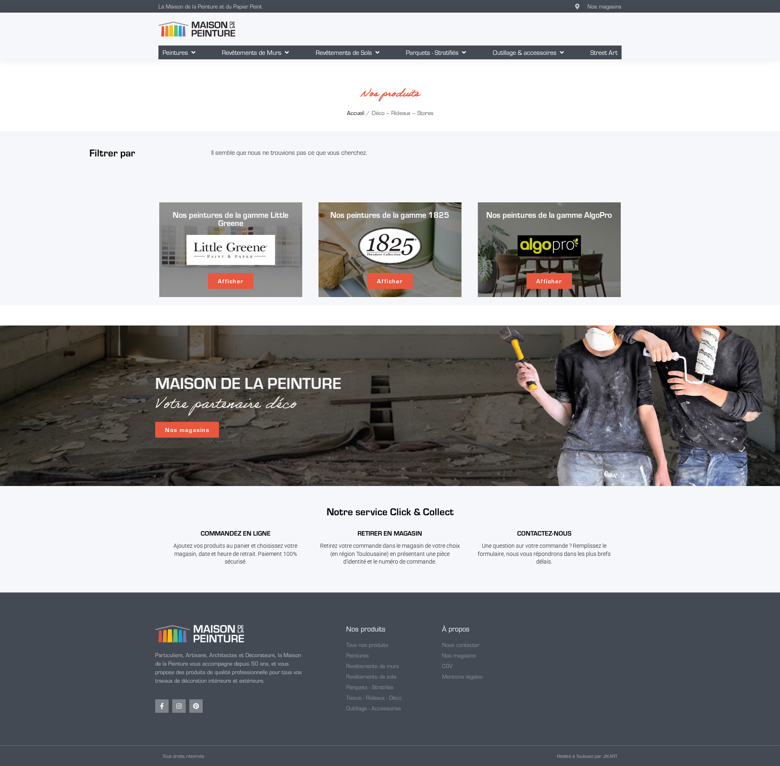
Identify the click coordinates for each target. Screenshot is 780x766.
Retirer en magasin (390, 533)
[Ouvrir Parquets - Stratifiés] (464, 52)
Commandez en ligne (236, 533)
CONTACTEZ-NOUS (544, 533)
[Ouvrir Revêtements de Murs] (287, 52)
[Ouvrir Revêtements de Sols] (377, 52)
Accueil (355, 112)
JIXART (610, 756)
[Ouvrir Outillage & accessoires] (562, 52)
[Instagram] (179, 706)
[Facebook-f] (162, 706)
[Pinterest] (196, 706)
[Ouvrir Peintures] (193, 52)
